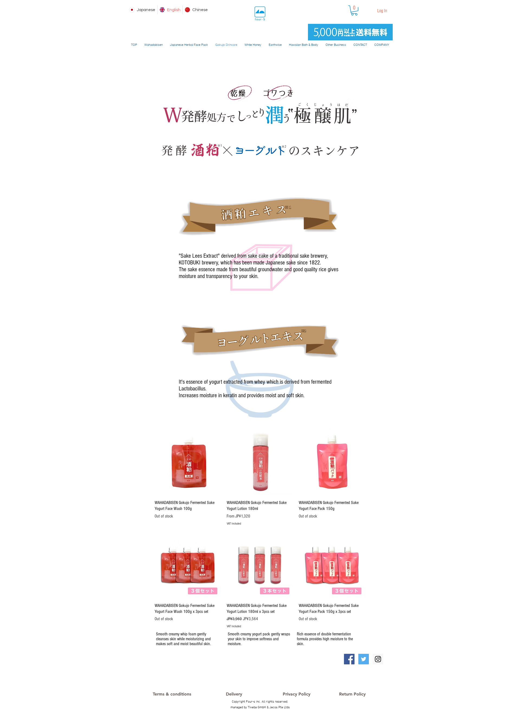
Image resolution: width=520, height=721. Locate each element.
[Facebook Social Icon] (349, 659)
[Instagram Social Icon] (378, 659)
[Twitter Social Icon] (363, 659)
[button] (354, 10)
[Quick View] (188, 462)
